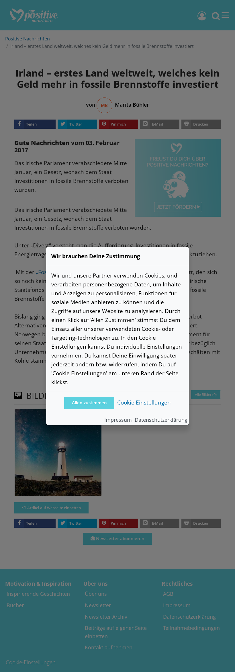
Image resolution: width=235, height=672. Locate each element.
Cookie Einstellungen (144, 402)
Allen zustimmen (89, 403)
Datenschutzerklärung (161, 419)
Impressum (118, 419)
